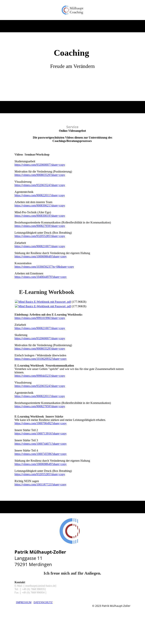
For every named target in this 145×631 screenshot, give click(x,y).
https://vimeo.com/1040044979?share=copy (41, 276)
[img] (72, 10)
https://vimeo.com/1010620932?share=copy (41, 358)
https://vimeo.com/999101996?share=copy (40, 318)
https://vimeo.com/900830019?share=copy (40, 215)
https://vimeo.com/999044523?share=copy (40, 375)
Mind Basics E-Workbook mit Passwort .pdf (44, 301)
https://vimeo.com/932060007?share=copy (40, 164)
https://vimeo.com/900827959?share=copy (40, 225)
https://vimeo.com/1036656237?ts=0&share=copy (44, 266)
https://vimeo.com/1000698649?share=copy (41, 256)
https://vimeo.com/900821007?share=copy (40, 246)
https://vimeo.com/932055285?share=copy (40, 236)
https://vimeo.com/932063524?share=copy (40, 185)
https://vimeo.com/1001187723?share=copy (40, 484)
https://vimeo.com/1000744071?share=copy (41, 443)
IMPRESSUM (23, 602)
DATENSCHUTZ (43, 602)
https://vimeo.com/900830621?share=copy (40, 205)
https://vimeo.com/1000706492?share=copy (41, 423)
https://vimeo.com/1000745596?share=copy (41, 453)
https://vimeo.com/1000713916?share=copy (41, 433)
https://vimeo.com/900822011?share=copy (40, 195)
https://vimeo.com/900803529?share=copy (40, 174)
